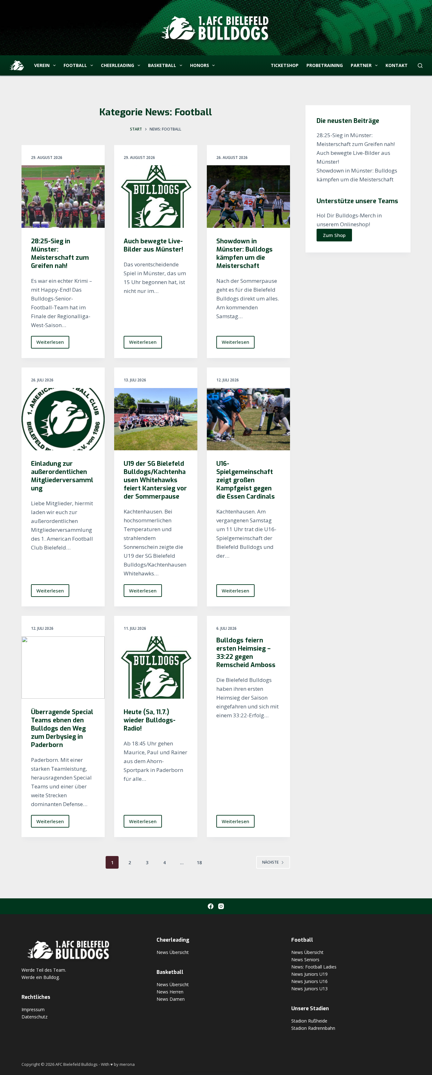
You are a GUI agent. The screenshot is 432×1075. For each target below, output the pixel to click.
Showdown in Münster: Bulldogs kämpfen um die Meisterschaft (244, 253)
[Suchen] (420, 65)
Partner (361, 65)
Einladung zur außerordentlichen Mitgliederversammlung (62, 476)
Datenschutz (34, 1017)
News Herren (170, 992)
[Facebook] (210, 906)
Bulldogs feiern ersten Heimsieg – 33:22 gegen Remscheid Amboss (245, 652)
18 (199, 862)
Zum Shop (334, 235)
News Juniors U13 (309, 989)
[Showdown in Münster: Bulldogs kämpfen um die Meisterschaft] (248, 196)
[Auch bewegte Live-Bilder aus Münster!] (155, 196)
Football (75, 65)
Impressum (33, 1009)
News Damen (171, 999)
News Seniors (305, 960)
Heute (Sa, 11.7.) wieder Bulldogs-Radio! (150, 720)
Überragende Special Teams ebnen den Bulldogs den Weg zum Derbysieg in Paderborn (62, 728)
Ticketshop (285, 65)
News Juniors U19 (309, 974)
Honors (199, 65)
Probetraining (324, 65)
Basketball (162, 65)
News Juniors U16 (309, 981)
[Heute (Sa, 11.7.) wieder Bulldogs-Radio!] (155, 667)
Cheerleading (117, 65)
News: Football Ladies (313, 967)
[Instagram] (221, 906)
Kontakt (397, 65)
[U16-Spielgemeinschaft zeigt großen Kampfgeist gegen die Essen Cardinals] (248, 419)
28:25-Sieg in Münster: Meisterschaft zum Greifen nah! (60, 253)
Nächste (270, 862)
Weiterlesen (52, 343)
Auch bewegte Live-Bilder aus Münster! (153, 245)
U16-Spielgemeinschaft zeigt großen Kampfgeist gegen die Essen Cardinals (245, 480)
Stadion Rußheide (309, 1021)
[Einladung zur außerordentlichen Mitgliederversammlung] (63, 419)
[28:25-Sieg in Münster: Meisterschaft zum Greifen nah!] (63, 196)
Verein (42, 65)
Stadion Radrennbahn (313, 1028)
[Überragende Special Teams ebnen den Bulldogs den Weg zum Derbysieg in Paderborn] (63, 667)
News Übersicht (173, 952)
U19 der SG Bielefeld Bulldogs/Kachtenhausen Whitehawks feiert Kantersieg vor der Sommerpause (155, 480)
